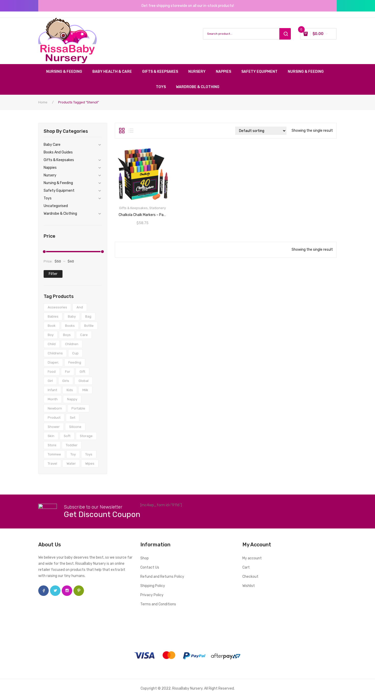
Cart (246, 567)
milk (85, 390)
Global (84, 381)
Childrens (55, 353)
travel (52, 463)
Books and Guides (58, 152)
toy (73, 454)
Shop (144, 558)
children (71, 344)
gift (82, 372)
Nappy (72, 399)
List (131, 131)
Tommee (54, 454)
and (80, 307)
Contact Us (149, 567)
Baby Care (52, 144)
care (84, 335)
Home (42, 102)
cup (75, 353)
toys (88, 454)
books (70, 326)
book (52, 326)
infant (52, 390)
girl (50, 381)
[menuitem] (66, 71)
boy (51, 335)
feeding (74, 362)
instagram (67, 590)
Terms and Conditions (158, 604)
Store (52, 445)
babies (53, 316)
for (67, 372)
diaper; (53, 362)
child (52, 344)
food (52, 372)
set (72, 417)
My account (252, 558)
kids (70, 390)
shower (54, 427)
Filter (53, 274)
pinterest (78, 590)
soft (67, 436)
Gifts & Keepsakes (59, 160)
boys (67, 335)
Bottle (89, 326)
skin (51, 436)
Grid (122, 131)
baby (72, 316)
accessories (57, 307)
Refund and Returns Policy (162, 576)
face (43, 590)
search (285, 34)
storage (86, 436)
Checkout (250, 576)
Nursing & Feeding (58, 183)
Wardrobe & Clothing (60, 213)
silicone (75, 427)
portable (78, 408)
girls (65, 381)
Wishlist (248, 586)
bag (88, 316)
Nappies (50, 167)
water (71, 463)
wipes (89, 463)
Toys (48, 198)
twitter (55, 590)
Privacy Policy (152, 595)
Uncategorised (56, 206)
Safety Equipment (59, 190)
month (53, 399)
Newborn (55, 408)
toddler (72, 445)
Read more (143, 213)
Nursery (50, 175)
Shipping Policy (152, 586)
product (54, 417)
